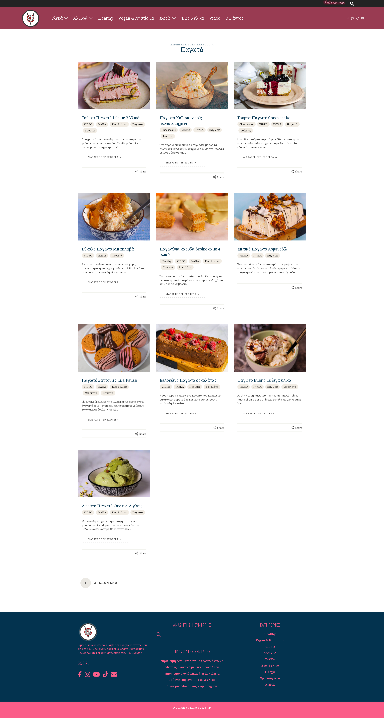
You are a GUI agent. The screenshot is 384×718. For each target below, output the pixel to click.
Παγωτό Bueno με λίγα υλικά (264, 380)
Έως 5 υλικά (119, 124)
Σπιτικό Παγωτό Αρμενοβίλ (262, 249)
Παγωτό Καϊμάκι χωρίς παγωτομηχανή (181, 120)
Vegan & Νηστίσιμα (270, 640)
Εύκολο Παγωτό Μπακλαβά (108, 249)
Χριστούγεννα (270, 678)
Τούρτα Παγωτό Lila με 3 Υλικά (111, 117)
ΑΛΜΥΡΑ (270, 653)
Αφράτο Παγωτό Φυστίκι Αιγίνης (112, 506)
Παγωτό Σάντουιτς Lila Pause (109, 380)
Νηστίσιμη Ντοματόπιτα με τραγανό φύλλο (192, 661)
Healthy (166, 261)
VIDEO (88, 124)
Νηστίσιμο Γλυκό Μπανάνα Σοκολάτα (192, 673)
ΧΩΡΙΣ (270, 684)
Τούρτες (90, 130)
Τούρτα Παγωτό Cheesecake (263, 117)
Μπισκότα (91, 393)
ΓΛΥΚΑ (102, 124)
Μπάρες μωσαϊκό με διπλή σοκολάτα (192, 667)
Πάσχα (270, 672)
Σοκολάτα (185, 267)
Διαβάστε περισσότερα (103, 156)
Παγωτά (137, 124)
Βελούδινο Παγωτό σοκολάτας (188, 380)
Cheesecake (169, 130)
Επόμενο (108, 583)
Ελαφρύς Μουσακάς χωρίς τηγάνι (192, 686)
